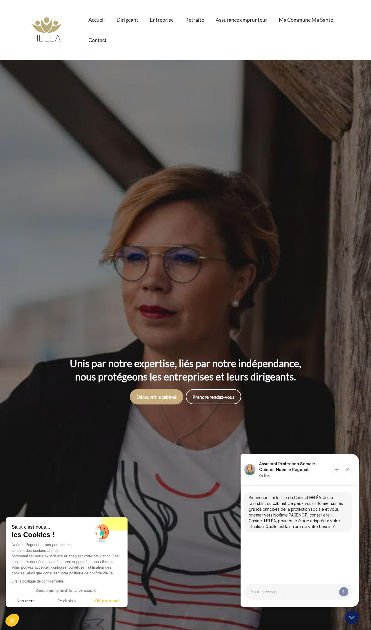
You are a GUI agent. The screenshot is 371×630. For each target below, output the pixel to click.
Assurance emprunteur (241, 20)
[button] (12, 620)
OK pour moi (107, 600)
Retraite (194, 20)
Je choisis (67, 600)
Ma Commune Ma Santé (306, 20)
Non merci (26, 600)
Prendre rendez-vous (213, 397)
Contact (97, 40)
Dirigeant (127, 20)
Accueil (96, 20)
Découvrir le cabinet (157, 397)
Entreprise (162, 20)
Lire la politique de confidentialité (38, 581)
